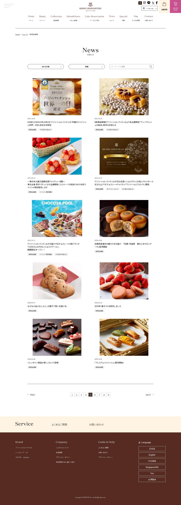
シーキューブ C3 (21, 452)
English (152, 455)
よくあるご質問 (59, 424)
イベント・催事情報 (46, 192)
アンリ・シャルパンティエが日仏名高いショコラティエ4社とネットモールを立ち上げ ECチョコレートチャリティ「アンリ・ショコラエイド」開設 (124, 183)
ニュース (25, 34)
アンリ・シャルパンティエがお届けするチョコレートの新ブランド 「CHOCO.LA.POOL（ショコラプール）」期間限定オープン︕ (53, 246)
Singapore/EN (152, 467)
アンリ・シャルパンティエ (23, 447)
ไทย (152, 473)
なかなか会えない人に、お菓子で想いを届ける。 (47, 306)
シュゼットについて (62, 447)
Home (17, 34)
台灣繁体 (152, 479)
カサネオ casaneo (22, 457)
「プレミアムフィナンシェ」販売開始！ (109, 362)
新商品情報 (32, 130)
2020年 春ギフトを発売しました (107, 306)
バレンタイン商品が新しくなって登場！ (43, 362)
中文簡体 (152, 461)
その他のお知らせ (45, 130)
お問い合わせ (96, 424)
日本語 (152, 448)
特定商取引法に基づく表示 (65, 462)
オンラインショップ (112, 189)
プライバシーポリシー (63, 457)
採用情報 (59, 452)
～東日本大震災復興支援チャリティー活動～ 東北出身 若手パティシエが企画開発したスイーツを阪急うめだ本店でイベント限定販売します (56, 184)
